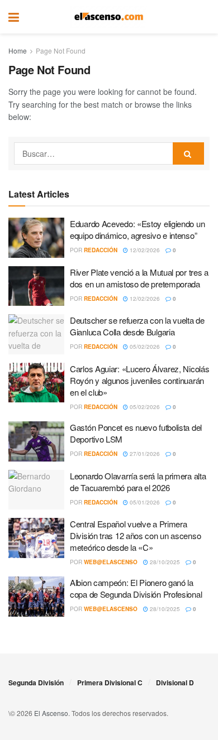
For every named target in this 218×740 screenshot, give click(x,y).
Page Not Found (61, 50)
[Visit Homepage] (108, 17)
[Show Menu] (13, 16)
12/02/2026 (144, 250)
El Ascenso (51, 713)
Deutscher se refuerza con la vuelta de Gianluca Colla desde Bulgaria (137, 326)
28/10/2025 (164, 562)
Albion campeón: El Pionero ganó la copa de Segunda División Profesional (136, 588)
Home (17, 50)
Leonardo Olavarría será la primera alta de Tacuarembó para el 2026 (138, 481)
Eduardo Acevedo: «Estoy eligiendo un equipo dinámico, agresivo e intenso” (137, 229)
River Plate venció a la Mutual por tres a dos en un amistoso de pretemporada (139, 278)
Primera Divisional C (110, 682)
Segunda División (36, 682)
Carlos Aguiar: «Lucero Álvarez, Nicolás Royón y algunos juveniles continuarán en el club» (139, 380)
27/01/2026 (144, 454)
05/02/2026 (144, 346)
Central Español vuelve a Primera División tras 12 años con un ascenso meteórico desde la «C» (135, 535)
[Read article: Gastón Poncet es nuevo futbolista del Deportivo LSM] (36, 441)
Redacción (100, 250)
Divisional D (175, 682)
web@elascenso (111, 562)
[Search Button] (204, 16)
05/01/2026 (144, 502)
